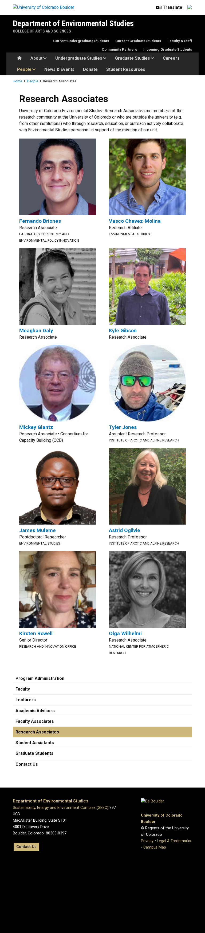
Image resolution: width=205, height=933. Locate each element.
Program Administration (39, 678)
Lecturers (25, 699)
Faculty (22, 689)
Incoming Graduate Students (167, 49)
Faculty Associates (34, 721)
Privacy (147, 841)
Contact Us (26, 764)
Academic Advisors (35, 710)
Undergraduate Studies (78, 58)
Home (17, 81)
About (36, 58)
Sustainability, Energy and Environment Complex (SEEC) (60, 807)
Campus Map (154, 847)
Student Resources (125, 69)
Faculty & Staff (179, 41)
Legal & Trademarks (174, 841)
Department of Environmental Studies (73, 23)
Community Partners (119, 49)
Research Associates (37, 732)
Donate (90, 69)
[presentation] (57, 176)
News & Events (59, 69)
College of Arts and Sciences (42, 31)
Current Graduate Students (138, 41)
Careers (171, 58)
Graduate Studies (132, 58)
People (24, 69)
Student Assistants (34, 742)
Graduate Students (34, 753)
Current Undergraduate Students (81, 41)
